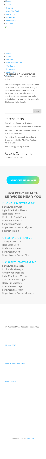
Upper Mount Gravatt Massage (18, 293)
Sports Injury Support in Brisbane (18, 123)
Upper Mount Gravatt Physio (17, 227)
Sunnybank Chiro (11, 251)
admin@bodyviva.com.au (15, 363)
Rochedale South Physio (14, 217)
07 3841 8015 (10, 345)
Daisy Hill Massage (12, 282)
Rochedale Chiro (10, 244)
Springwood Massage (13, 265)
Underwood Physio (12, 220)
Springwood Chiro (11, 241)
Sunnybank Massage (12, 289)
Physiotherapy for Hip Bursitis (17, 146)
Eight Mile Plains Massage (15, 276)
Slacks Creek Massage (13, 279)
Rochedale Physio (11, 213)
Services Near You (23, 180)
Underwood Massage (13, 272)
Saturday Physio (10, 230)
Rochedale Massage (12, 269)
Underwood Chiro (11, 248)
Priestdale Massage (12, 286)
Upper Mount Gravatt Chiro (16, 255)
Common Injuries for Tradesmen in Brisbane (23, 126)
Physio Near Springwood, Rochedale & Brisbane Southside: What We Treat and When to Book (21, 140)
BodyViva (30, 438)
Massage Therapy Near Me (19, 262)
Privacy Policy (10, 381)
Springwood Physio (12, 206)
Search (37, 111)
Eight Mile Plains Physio (14, 210)
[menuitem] (8, 53)
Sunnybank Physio (11, 223)
